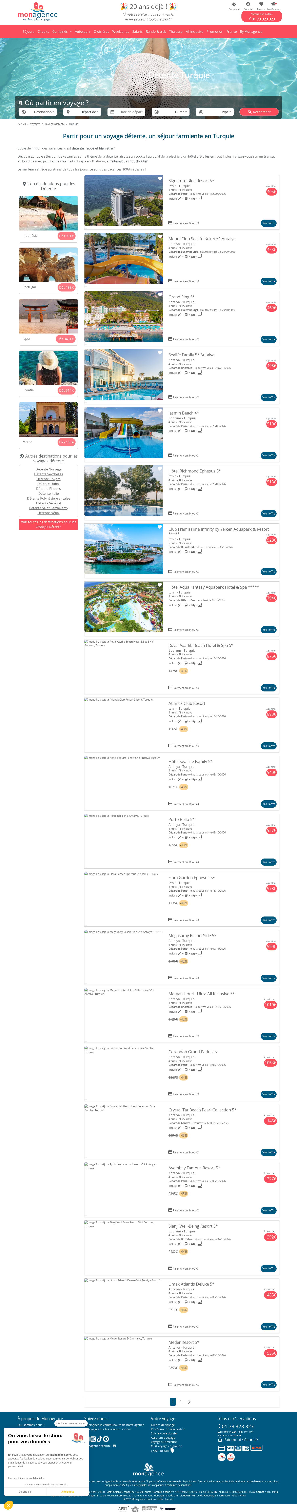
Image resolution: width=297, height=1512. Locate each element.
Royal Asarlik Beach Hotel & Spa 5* (201, 645)
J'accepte (67, 1491)
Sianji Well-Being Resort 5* (193, 1226)
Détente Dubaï (48, 484)
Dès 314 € (66, 390)
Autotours (83, 31)
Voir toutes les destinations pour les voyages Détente (48, 524)
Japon (27, 338)
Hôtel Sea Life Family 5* (191, 761)
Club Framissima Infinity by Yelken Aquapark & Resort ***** (219, 531)
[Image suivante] (159, 202)
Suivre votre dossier (164, 1433)
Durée (179, 112)
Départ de (88, 112)
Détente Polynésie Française (48, 498)
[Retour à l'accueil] (38, 11)
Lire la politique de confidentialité (26, 1478)
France (232, 32)
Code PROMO (163, 1451)
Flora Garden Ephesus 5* (192, 877)
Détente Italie (48, 493)
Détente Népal (49, 513)
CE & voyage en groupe (166, 1446)
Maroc (27, 442)
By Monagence (252, 32)
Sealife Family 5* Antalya (191, 355)
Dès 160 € (66, 442)
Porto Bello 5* (182, 819)
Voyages (35, 124)
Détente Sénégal (48, 503)
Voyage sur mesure (164, 1442)
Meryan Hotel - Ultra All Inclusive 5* (202, 993)
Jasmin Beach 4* (184, 413)
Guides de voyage (163, 1425)
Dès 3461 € (65, 339)
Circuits (43, 31)
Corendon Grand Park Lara (193, 1051)
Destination (43, 112)
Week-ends (120, 31)
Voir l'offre (268, 223)
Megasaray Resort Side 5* (192, 935)
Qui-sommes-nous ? (31, 1425)
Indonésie (30, 235)
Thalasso (176, 32)
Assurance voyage (163, 1437)
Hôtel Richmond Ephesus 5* (195, 471)
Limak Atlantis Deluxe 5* (191, 1284)
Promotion (214, 32)
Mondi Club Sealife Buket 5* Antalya (202, 238)
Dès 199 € (66, 287)
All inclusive (195, 32)
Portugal (29, 287)
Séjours (29, 32)
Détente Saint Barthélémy (48, 508)
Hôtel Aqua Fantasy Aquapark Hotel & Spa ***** (214, 587)
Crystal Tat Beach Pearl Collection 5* (202, 1110)
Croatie (28, 390)
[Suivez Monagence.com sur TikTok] (99, 1439)
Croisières (101, 31)
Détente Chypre (49, 479)
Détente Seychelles (48, 474)
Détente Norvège (49, 469)
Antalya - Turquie (181, 244)
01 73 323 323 (236, 1426)
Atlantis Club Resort (187, 703)
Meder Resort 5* (184, 1342)
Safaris (138, 32)
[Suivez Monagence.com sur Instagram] (93, 1439)
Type (225, 112)
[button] (273, 6)
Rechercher (259, 111)
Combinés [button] (60, 31)
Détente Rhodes (48, 488)
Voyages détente (54, 124)
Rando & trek (156, 32)
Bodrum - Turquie (182, 418)
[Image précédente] (88, 202)
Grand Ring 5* (182, 297)
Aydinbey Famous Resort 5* (194, 1168)
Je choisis (25, 1491)
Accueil (22, 124)
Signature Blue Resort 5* (191, 180)
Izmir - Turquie (180, 186)
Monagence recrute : (98, 1446)
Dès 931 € (66, 236)
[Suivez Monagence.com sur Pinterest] (106, 1439)
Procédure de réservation (168, 1429)
